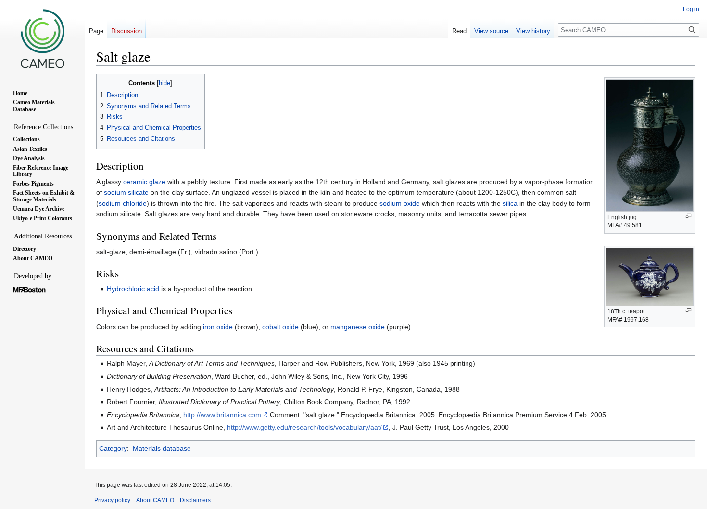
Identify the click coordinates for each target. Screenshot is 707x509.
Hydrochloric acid (133, 289)
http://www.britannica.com (222, 415)
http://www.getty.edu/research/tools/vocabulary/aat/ (304, 427)
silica (510, 203)
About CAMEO (155, 500)
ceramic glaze (144, 182)
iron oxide (218, 327)
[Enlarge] (688, 216)
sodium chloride (123, 203)
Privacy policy (112, 500)
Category (113, 448)
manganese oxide (357, 327)
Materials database (162, 448)
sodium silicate (126, 192)
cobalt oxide (280, 327)
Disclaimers (195, 500)
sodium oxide (399, 203)
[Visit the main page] (42, 38)
